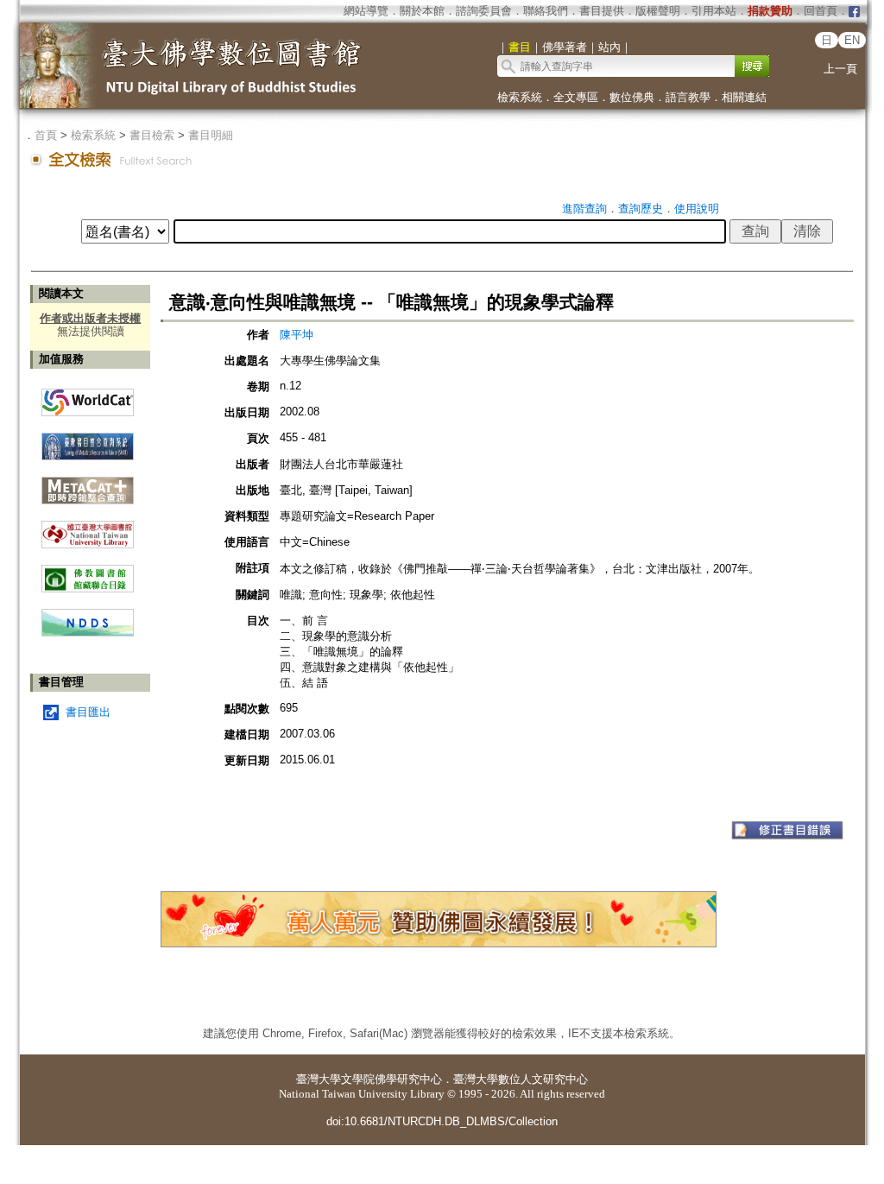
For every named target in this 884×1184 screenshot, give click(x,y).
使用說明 (696, 208)
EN (852, 40)
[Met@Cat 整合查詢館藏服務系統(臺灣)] (87, 484)
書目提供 (601, 10)
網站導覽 (366, 10)
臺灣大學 (318, 1079)
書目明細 (210, 135)
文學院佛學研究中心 (391, 1079)
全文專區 (575, 97)
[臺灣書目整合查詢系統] (87, 440)
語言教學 (688, 97)
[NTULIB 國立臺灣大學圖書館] (87, 528)
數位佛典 (631, 97)
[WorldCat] (87, 398)
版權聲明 (657, 10)
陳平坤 (296, 334)
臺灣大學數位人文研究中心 (520, 1079)
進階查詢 (584, 208)
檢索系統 (519, 97)
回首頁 (820, 10)
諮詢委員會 (484, 10)
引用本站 (713, 10)
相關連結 (744, 97)
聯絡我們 (545, 10)
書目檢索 (151, 135)
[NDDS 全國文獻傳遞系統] (87, 632)
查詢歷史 (640, 208)
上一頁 (840, 68)
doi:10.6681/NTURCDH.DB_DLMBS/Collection (442, 1121)
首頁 (46, 135)
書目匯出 (88, 712)
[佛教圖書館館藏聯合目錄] (87, 572)
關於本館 (422, 10)
